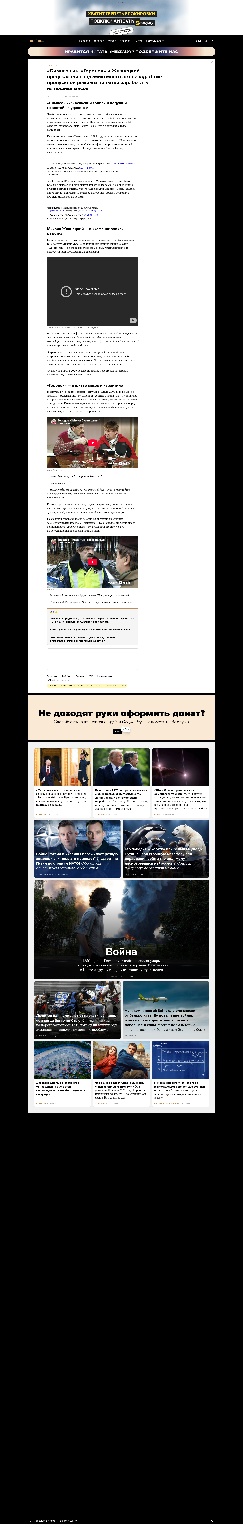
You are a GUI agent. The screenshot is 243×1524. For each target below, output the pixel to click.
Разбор (112, 41)
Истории (99, 41)
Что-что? (65, 680)
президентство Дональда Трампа (68, 122)
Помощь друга (155, 41)
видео (84, 352)
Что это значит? (67, 1521)
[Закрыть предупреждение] (212, 1521)
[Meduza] (37, 41)
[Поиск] (206, 41)
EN (212, 41)
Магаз (139, 41)
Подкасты (126, 41)
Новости (84, 41)
